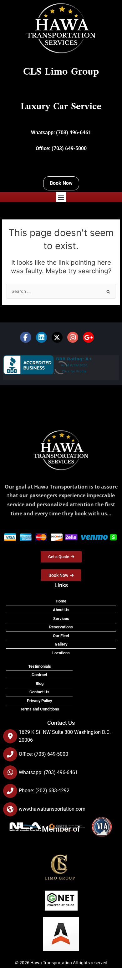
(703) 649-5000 (69, 148)
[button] (61, 197)
